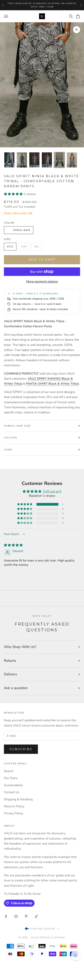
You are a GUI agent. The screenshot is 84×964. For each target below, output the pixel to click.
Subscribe (21, 749)
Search (8, 771)
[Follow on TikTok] (36, 916)
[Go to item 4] (46, 160)
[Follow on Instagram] (16, 916)
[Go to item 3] (34, 160)
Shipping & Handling (18, 799)
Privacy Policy (13, 813)
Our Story (11, 778)
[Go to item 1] (9, 160)
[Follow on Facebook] (6, 916)
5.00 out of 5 (52, 491)
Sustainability (13, 785)
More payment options (42, 281)
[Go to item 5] (59, 160)
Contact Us (11, 792)
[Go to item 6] (71, 160)
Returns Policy (14, 806)
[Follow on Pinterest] (26, 916)
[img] (13, 545)
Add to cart (42, 259)
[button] (13, 194)
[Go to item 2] (21, 160)
